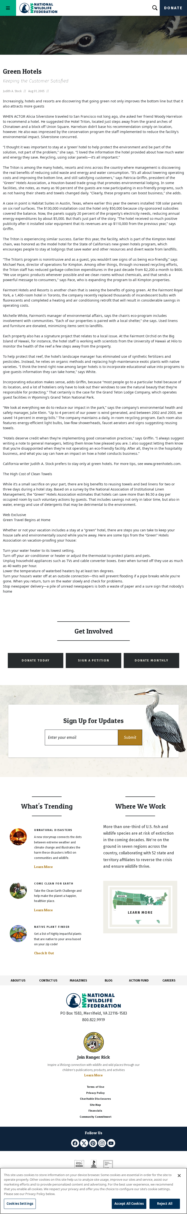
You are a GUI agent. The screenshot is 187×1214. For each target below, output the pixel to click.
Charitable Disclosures (95, 1098)
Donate (173, 8)
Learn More (43, 867)
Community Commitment (95, 1116)
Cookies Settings (20, 1203)
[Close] (179, 1175)
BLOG (108, 980)
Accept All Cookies (129, 1203)
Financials (95, 1110)
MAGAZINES (78, 980)
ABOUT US (18, 980)
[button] (130, 737)
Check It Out (44, 953)
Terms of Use (95, 1087)
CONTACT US (48, 980)
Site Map (95, 1105)
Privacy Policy (95, 1093)
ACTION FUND (139, 980)
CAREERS (169, 980)
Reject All (164, 1203)
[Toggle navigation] (8, 8)
